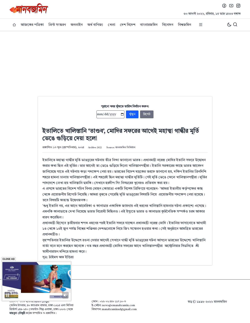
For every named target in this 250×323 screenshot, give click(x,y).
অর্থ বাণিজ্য (95, 25)
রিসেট (146, 114)
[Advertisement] (125, 60)
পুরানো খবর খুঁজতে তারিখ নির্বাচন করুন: (125, 106)
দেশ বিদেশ (127, 25)
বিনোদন (167, 25)
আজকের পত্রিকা (32, 25)
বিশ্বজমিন (184, 25)
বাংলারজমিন (148, 25)
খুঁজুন (132, 114)
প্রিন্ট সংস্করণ (57, 25)
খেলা (111, 25)
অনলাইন (77, 25)
